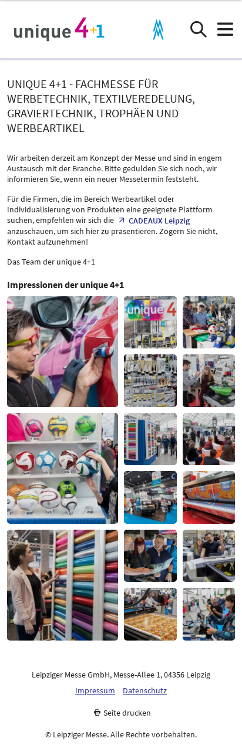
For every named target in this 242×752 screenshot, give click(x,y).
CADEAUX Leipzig (159, 220)
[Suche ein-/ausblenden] (198, 29)
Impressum (95, 691)
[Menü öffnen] (224, 29)
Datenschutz (145, 691)
